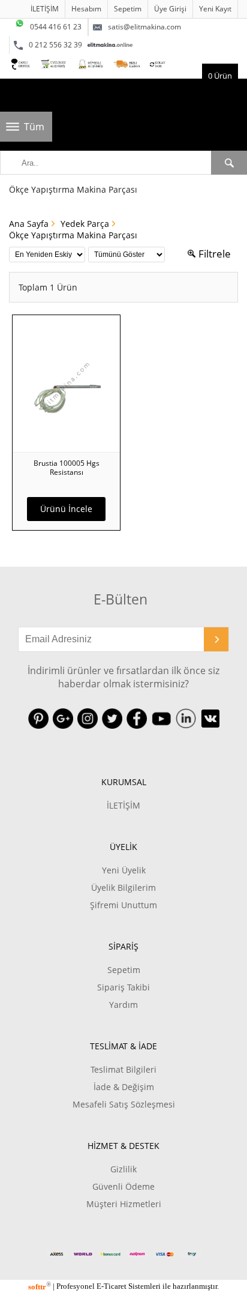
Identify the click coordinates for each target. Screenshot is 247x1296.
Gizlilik (123, 1169)
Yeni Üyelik (124, 870)
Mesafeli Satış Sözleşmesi (124, 1104)
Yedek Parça (85, 223)
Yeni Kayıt (215, 8)
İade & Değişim (124, 1087)
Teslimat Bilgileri (123, 1069)
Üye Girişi (170, 8)
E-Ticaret (111, 1286)
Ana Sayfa (29, 223)
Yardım (123, 1004)
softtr (39, 1286)
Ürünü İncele (66, 508)
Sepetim (127, 8)
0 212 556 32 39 (55, 44)
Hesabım (86, 8)
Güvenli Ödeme (123, 1186)
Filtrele (214, 254)
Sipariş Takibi (123, 987)
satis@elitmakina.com (144, 26)
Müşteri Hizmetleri (123, 1204)
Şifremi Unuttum (123, 905)
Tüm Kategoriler (38, 131)
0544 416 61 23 (56, 26)
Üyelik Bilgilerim (123, 887)
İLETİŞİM (45, 8)
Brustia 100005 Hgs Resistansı (67, 468)
